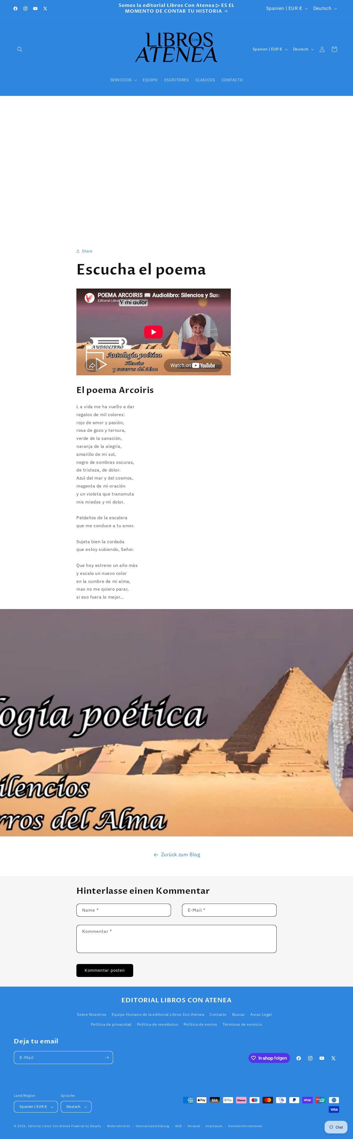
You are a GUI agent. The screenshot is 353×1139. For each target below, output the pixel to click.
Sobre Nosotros (91, 1014)
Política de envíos (200, 1024)
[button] (20, 49)
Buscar (238, 1014)
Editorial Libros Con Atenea (49, 1126)
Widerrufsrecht (118, 1126)
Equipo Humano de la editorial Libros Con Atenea (158, 1014)
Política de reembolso (157, 1024)
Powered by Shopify (86, 1126)
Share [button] (87, 250)
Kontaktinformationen (245, 1126)
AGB (178, 1126)
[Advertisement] (176, 165)
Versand (194, 1126)
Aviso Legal (261, 1014)
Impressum (214, 1126)
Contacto (218, 1014)
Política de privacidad (111, 1024)
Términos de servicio (242, 1024)
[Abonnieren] (107, 1057)
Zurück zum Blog (180, 854)
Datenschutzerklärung (152, 1126)
